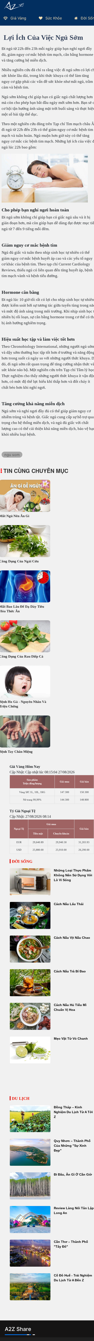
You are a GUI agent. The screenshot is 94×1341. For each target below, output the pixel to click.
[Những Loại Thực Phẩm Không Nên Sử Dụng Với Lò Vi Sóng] (30, 882)
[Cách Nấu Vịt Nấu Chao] (30, 949)
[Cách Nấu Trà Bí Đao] (30, 982)
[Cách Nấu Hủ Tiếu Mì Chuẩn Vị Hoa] (30, 1016)
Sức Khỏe (53, 18)
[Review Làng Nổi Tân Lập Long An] (30, 1219)
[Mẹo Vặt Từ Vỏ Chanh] (30, 1050)
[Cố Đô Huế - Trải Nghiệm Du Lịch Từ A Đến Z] (30, 1287)
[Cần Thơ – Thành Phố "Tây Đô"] (30, 1253)
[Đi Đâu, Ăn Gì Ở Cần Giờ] (30, 1186)
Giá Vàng (17, 18)
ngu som (12, 454)
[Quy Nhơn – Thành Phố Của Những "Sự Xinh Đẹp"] (30, 1152)
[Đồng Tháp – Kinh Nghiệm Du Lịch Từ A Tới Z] (30, 1118)
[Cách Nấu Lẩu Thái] (30, 915)
